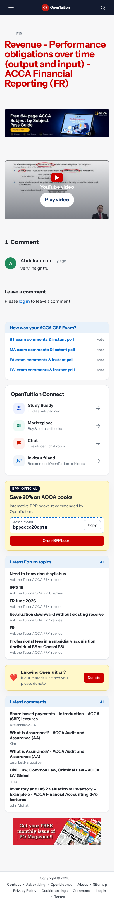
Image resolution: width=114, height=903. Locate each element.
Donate (94, 677)
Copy (92, 525)
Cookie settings (55, 890)
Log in (101, 890)
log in (24, 301)
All (102, 562)
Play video (57, 200)
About (82, 884)
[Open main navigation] (11, 7)
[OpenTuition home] (57, 7)
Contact (14, 884)
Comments (82, 890)
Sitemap (100, 884)
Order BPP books (57, 540)
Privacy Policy (25, 890)
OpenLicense (61, 884)
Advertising (35, 884)
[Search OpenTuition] (102, 7)
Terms (59, 897)
